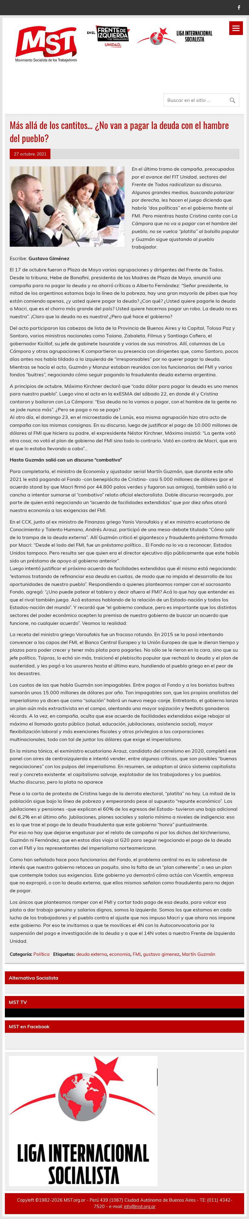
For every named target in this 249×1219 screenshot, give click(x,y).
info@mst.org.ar (139, 1206)
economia (119, 954)
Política (41, 954)
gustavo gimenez (161, 954)
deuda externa (91, 954)
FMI (137, 954)
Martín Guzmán (198, 954)
